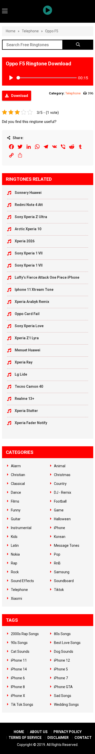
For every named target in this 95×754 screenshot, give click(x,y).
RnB (57, 563)
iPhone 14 (19, 669)
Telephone (30, 31)
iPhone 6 (18, 678)
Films (15, 501)
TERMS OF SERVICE (25, 738)
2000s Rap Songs (25, 634)
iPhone (59, 528)
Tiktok (59, 590)
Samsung (61, 572)
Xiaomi (16, 598)
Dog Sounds (63, 651)
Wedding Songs (66, 705)
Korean (59, 537)
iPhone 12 (62, 660)
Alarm (16, 466)
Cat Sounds (20, 651)
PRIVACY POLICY (67, 732)
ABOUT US (39, 732)
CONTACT (83, 738)
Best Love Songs (67, 643)
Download (19, 96)
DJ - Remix (62, 492)
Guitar (16, 519)
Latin (15, 545)
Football (60, 501)
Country (60, 484)
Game (59, 510)
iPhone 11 (19, 660)
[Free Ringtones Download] (47, 10)
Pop (57, 554)
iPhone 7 (61, 678)
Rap (14, 563)
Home (10, 31)
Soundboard (64, 581)
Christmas (62, 475)
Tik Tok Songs (22, 705)
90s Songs (19, 643)
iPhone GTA (63, 687)
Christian (18, 475)
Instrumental (21, 528)
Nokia (15, 554)
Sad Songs (62, 696)
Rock (15, 572)
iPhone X (18, 696)
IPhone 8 (18, 687)
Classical (18, 484)
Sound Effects (22, 581)
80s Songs (62, 634)
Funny (16, 510)
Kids (14, 537)
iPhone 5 (61, 669)
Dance (16, 492)
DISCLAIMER (58, 738)
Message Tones (66, 545)
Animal (59, 466)
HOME (19, 732)
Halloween (62, 519)
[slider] (46, 77)
